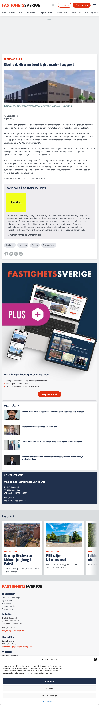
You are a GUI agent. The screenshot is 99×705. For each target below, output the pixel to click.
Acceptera (50, 681)
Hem (4, 12)
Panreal (35, 245)
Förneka (49, 688)
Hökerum (23, 245)
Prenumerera (15, 12)
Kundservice (31, 12)
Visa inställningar (49, 695)
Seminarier (62, 12)
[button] (95, 659)
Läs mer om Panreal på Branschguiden (24, 235)
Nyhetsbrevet (47, 12)
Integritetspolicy (48, 701)
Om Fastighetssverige (11, 597)
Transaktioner (13, 59)
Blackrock (10, 245)
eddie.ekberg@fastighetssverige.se (17, 647)
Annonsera (76, 12)
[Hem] (21, 5)
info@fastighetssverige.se (15, 501)
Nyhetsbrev (7, 600)
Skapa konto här (50, 394)
